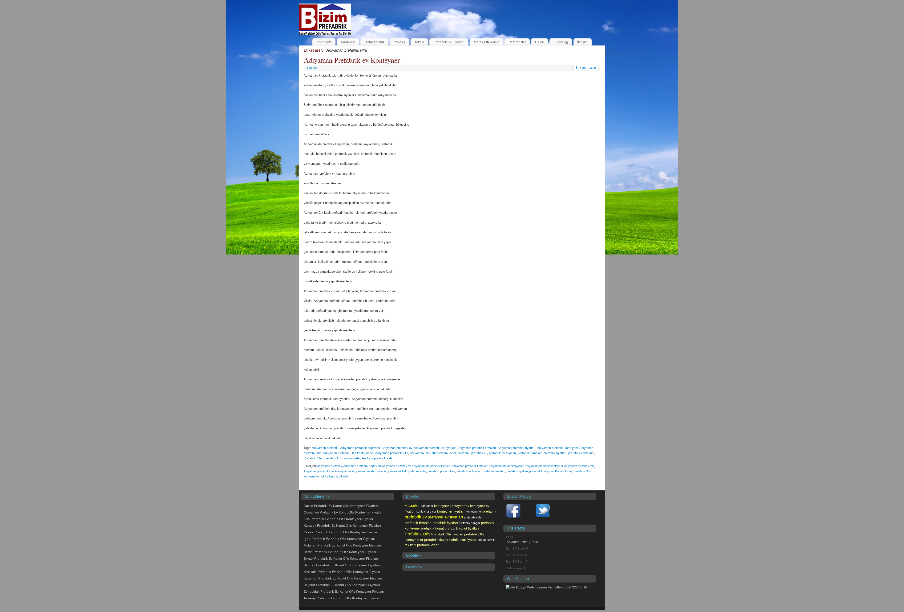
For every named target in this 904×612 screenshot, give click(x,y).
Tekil (534, 542)
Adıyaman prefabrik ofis (579, 466)
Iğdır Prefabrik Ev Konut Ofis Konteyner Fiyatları (339, 539)
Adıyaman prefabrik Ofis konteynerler (348, 453)
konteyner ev (459, 506)
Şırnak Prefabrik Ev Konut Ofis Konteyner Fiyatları (341, 558)
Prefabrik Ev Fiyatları (448, 42)
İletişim (582, 42)
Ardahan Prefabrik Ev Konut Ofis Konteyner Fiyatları (342, 545)
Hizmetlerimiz (374, 42)
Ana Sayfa (324, 42)
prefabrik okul (434, 540)
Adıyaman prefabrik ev (397, 448)
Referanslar (517, 42)
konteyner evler (426, 511)
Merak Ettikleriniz (486, 42)
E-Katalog (560, 42)
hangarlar (427, 506)
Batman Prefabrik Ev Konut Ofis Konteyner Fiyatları (342, 565)
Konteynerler (473, 511)
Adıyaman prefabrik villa (391, 453)
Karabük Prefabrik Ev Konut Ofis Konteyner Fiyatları (342, 525)
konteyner (441, 506)
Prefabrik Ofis (313, 458)
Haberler (313, 68)
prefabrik (463, 453)
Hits (525, 542)
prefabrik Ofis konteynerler (342, 458)
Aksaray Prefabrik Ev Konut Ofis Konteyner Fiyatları (342, 598)
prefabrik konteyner (581, 453)
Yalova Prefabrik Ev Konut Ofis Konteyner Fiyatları (341, 532)
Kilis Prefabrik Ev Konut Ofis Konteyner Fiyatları (339, 519)
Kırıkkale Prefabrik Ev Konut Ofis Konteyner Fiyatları (342, 572)
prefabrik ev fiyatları (502, 453)
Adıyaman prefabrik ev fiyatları (435, 448)
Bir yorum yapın (586, 67)
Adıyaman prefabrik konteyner (557, 448)
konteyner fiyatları (450, 511)
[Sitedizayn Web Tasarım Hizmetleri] (546, 587)
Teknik (419, 42)
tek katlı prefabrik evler (377, 458)
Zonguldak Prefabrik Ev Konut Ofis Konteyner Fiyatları (344, 591)
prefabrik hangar (469, 523)
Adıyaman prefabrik (325, 448)
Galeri (539, 42)
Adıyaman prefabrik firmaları (476, 448)
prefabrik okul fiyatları (461, 540)
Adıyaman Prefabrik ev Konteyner (352, 60)
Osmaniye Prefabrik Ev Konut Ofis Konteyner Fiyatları (343, 512)
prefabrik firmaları (530, 453)
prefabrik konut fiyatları (462, 528)
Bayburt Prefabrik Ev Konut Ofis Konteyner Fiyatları (342, 585)
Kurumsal (348, 42)
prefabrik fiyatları (555, 453)
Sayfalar (513, 542)
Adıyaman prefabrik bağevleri (360, 448)
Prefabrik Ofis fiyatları (447, 534)
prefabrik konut (432, 528)
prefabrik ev (479, 453)
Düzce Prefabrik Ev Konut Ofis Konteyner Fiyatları (341, 506)
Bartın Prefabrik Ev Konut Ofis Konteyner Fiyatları (340, 552)
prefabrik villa (487, 540)
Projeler (399, 42)
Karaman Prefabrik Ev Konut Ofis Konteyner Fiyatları (343, 578)
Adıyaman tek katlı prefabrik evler (433, 453)
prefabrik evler (473, 517)
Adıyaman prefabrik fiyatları (516, 448)
